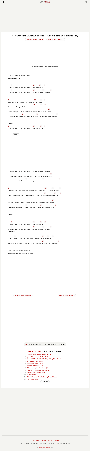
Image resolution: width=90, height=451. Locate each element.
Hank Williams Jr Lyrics (55, 39)
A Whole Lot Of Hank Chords (36, 372)
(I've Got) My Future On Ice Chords (38, 357)
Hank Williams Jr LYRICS (67, 295)
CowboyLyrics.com (44, 448)
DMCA (50, 441)
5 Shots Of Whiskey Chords (35, 365)
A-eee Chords (31, 374)
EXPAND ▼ (45, 381)
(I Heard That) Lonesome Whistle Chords (40, 354)
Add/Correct (35, 441)
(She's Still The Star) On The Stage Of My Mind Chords (44, 359)
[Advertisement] (45, 17)
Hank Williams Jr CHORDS (23, 295)
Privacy (56, 441)
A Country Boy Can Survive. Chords (38, 370)
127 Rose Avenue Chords (35, 361)
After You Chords (32, 379)
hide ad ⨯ (16, 134)
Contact (43, 441)
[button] (3, 2)
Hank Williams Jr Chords (35, 39)
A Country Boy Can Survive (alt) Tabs (38, 368)
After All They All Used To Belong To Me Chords (42, 377)
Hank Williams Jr (36, 351)
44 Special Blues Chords (35, 363)
